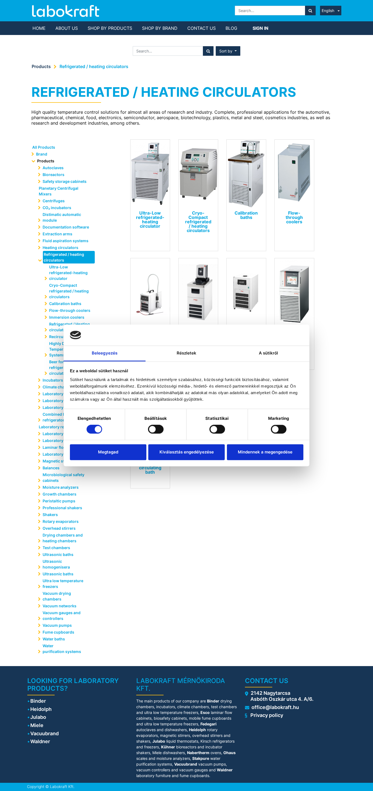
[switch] (156, 429)
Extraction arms (57, 234)
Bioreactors (53, 174)
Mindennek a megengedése (265, 452)
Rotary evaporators (61, 521)
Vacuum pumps (57, 625)
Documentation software (66, 227)
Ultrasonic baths (58, 554)
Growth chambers (59, 494)
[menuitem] (39, 28)
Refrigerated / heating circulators (94, 66)
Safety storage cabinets (65, 181)
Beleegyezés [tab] (104, 353)
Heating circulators (60, 247)
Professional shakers (62, 507)
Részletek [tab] (187, 353)
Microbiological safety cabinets (63, 477)
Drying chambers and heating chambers (63, 538)
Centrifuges (54, 200)
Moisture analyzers (61, 487)
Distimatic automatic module (62, 217)
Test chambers (56, 547)
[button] (228, 51)
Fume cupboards (58, 632)
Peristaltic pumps (59, 501)
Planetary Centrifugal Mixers (58, 191)
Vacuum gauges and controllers (62, 615)
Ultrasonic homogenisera (56, 564)
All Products (43, 147)
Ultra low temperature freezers (63, 583)
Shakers (50, 514)
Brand (41, 154)
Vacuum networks (59, 605)
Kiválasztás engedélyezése (186, 452)
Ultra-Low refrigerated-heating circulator (68, 273)
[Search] (310, 10)
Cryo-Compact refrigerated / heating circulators (69, 291)
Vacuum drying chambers (57, 596)
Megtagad (108, 452)
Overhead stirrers (59, 528)
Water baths (54, 639)
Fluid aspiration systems (65, 240)
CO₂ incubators (57, 207)
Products (41, 66)
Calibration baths (65, 303)
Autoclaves (53, 167)
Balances (51, 467)
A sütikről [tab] (268, 353)
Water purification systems (62, 648)
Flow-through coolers (69, 310)
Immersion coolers (66, 317)
